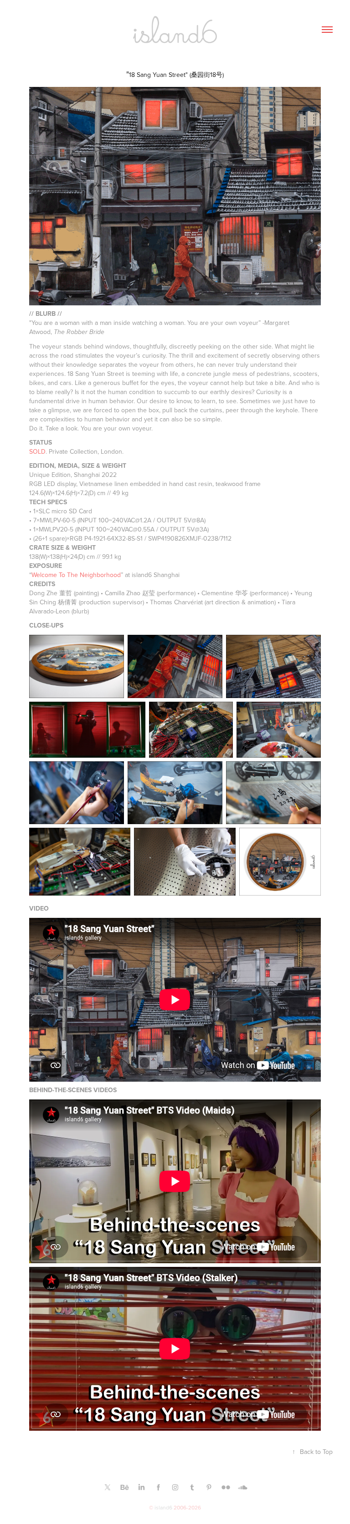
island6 (163, 1507)
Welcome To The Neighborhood (76, 574)
